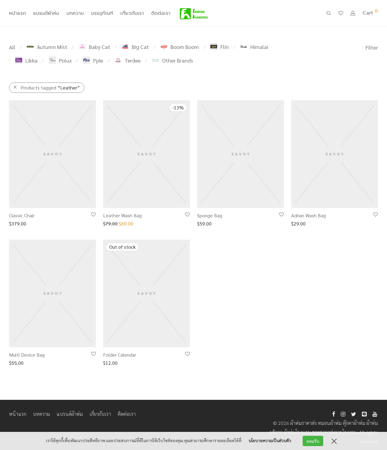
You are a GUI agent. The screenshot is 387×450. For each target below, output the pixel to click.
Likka (31, 60)
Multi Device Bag (27, 354)
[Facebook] (333, 413)
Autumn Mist (52, 46)
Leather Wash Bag (122, 215)
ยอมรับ (313, 441)
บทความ (75, 13)
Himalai (259, 46)
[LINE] (364, 413)
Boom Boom (185, 46)
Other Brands (177, 60)
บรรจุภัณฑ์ (102, 13)
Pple (98, 60)
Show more (17, 223)
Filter (372, 47)
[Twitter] (353, 413)
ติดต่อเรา (161, 13)
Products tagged (50, 87)
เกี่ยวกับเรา (132, 13)
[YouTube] (375, 413)
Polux (65, 60)
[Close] (334, 441)
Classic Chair (21, 215)
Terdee (133, 60)
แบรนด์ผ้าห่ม (46, 13)
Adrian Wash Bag (308, 215)
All (12, 47)
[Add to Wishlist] (93, 214)
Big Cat (140, 46)
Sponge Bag (209, 215)
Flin (224, 46)
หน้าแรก (17, 13)
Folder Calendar (119, 354)
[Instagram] (343, 413)
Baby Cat (99, 46)
